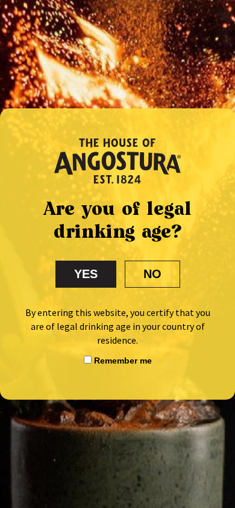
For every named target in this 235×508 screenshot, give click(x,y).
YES (86, 273)
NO (152, 273)
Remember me (122, 360)
